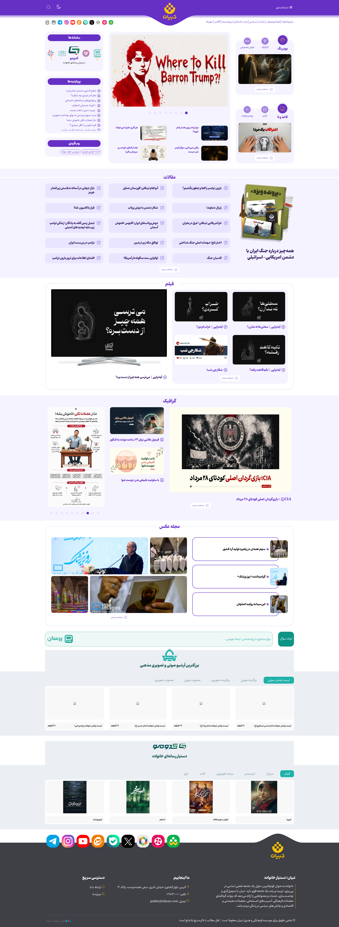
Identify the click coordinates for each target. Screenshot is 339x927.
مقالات (169, 177)
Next (114, 71)
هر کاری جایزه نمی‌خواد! (127, 128)
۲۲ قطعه (52, 726)
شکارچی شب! (215, 369)
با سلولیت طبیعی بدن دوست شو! (140, 480)
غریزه (289, 819)
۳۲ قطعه (178, 726)
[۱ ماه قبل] (264, 137)
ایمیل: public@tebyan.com (168, 901)
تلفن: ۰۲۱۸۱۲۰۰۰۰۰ (176, 894)
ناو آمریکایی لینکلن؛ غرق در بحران (202, 223)
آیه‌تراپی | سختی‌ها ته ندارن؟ (263, 326)
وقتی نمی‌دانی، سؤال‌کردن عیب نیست (187, 150)
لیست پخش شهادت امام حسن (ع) (150, 726)
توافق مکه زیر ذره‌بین (146, 242)
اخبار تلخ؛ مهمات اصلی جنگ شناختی (200, 242)
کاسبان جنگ (214, 258)
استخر (162, 819)
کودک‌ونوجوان (273, 22)
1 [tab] (186, 113)
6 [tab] (160, 113)
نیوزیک (209, 22)
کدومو (74, 58)
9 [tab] (56, 513)
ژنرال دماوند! (214, 207)
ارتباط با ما (95, 887)
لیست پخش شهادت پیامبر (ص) (88, 726)
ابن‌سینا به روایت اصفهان (251, 604)
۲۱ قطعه (241, 726)
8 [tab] (150, 113)
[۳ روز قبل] (259, 306)
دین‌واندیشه (227, 22)
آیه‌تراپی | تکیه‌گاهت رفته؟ (264, 369)
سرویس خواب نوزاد (71, 152)
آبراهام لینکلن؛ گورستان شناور (140, 188)
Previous (224, 71)
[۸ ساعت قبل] (214, 133)
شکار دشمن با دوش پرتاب (143, 207)
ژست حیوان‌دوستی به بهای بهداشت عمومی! (74, 115)
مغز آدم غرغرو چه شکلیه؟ (83, 95)
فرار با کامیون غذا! (84, 207)
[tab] (282, 44)
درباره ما (97, 894)
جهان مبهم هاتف (220, 819)
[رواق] (62, 53)
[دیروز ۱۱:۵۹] (169, 70)
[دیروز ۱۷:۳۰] (279, 576)
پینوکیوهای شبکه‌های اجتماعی (80, 100)
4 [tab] (171, 113)
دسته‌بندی (282, 7)
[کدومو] (74, 50)
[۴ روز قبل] (201, 306)
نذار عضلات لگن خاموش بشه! (81, 120)
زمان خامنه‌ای (241, 22)
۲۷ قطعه (115, 726)
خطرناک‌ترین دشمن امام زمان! (81, 91)
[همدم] (86, 53)
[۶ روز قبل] (137, 420)
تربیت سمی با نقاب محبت (83, 110)
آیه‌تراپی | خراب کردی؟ (209, 326)
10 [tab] (51, 513)
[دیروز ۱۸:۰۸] (279, 549)
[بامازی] (50, 53)
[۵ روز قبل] (259, 349)
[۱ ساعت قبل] (153, 153)
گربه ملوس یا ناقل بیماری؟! (83, 125)
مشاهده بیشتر (262, 89)
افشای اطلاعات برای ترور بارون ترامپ (73, 258)
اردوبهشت (97, 819)
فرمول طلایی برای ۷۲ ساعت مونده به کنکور (134, 439)
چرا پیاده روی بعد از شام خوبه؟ (187, 130)
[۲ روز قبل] (109, 323)
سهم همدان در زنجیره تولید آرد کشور (244, 549)
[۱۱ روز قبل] (264, 69)
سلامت (261, 22)
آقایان (217, 22)
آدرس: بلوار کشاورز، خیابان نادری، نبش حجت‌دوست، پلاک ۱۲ (151, 887)
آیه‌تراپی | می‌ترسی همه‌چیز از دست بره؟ (139, 377)
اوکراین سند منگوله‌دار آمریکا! (141, 258)
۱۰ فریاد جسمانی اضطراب (84, 105)
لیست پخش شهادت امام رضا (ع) (214, 726)
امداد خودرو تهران (91, 152)
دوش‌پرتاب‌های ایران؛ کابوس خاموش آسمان (136, 225)
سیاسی (252, 22)
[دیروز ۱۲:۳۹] (279, 604)
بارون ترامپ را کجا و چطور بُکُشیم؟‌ (202, 188)
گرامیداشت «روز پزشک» (251, 576)
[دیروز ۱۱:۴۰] (69, 594)
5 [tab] (165, 113)
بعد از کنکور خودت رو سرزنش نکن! (128, 150)
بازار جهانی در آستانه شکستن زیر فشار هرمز (72, 190)
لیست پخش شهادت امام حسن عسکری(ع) (272, 726)
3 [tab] (176, 113)
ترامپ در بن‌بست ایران (81, 242)
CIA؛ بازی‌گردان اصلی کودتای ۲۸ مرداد (263, 499)
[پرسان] (98, 53)
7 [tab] (155, 113)
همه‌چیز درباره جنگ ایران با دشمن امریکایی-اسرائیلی (270, 254)
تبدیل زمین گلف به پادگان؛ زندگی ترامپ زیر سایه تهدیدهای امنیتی (72, 225)
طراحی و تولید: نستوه (56, 921)
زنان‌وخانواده (287, 22)
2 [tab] (181, 113)
